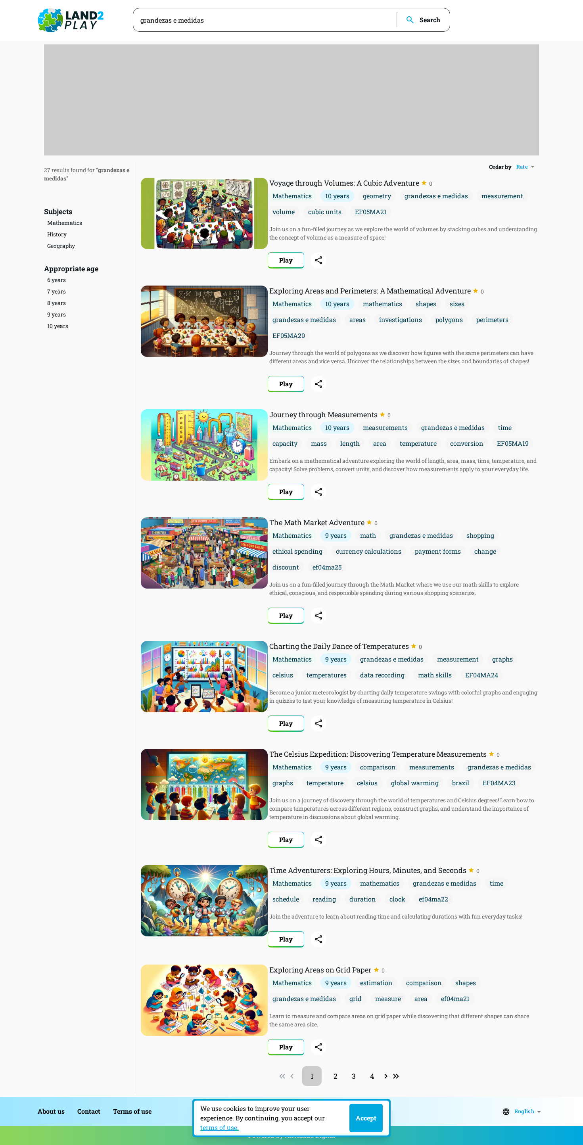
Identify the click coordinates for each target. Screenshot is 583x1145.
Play (286, 260)
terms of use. (219, 1127)
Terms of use (132, 1111)
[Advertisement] (291, 99)
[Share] (318, 260)
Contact (88, 1111)
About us (51, 1111)
